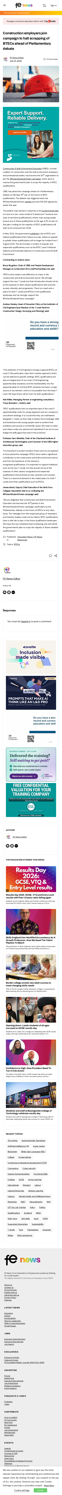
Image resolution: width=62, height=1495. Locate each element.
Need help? (9, 1435)
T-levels (11, 1229)
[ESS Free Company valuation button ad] (31, 800)
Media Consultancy (12, 1386)
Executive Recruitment (13, 1341)
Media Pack (9, 1378)
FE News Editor (17, 57)
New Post (8, 1422)
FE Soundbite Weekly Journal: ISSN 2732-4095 (24, 1362)
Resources (22, 540)
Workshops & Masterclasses (16, 1466)
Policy (32, 1207)
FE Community (10, 1290)
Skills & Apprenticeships (14, 1323)
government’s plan (50, 210)
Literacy (11, 1196)
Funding (11, 1179)
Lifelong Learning (35, 1190)
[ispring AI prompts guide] (31, 692)
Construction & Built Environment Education (22, 168)
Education (8, 1313)
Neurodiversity (36, 1201)
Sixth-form (12, 1218)
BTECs (17, 544)
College (11, 1157)
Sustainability (38, 1224)
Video (6, 1404)
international (13, 1185)
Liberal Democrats (16, 1190)
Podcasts (8, 1401)
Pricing (7, 1376)
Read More (49, 1485)
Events (7, 1427)
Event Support (10, 1388)
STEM (45, 1218)
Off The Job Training (17, 1207)
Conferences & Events (13, 1451)
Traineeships (32, 1229)
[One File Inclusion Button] (31, 657)
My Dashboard (10, 1425)
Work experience (24, 1235)
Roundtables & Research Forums (18, 1461)
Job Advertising (11, 1383)
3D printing (12, 1140)
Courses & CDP (11, 1453)
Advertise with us (11, 1295)
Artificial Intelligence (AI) (18, 1146)
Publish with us (10, 1292)
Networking (9, 1456)
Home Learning (35, 1179)
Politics (42, 1207)
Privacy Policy (10, 1297)
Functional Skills (41, 1174)
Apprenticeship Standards (33, 1140)
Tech (21, 1229)
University (46, 1229)
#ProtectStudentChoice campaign (25, 179)
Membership (9, 1432)
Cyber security (29, 1168)
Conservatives (24, 1157)
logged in (26, 621)
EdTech (7, 1316)
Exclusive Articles (11, 1357)
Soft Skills (25, 1218)
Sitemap (8, 1300)
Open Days (9, 1458)
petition (28, 201)
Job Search (9, 1344)
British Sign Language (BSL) (33, 1151)
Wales (10, 1235)
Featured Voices (11, 1360)
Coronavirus (13, 1168)
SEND (38, 1213)
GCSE (21, 1179)
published (34, 233)
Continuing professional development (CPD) (27, 1162)
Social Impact (10, 1326)
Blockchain (12, 1151)
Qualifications (14, 1213)
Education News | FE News (29, 537)
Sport (36, 1218)
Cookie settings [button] (21, 1490)
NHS (49, 1201)
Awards (7, 1448)
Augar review (39, 1146)
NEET (23, 1201)
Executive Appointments (14, 1339)
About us (8, 1285)
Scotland (28, 1213)
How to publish (10, 1417)
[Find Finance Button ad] (31, 764)
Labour (38, 1185)
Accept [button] (40, 1490)
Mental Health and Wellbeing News (34, 1196)
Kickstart (27, 1185)
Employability (10, 1318)
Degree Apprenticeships (19, 1174)
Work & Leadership (12, 1321)
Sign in (54, 5)
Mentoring (12, 1201)
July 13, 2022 (16, 60)
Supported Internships (18, 1224)
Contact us (9, 1287)
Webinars (8, 1463)
